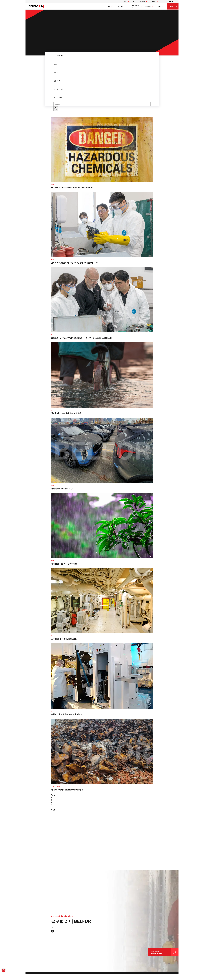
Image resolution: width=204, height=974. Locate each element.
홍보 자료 (148, 6)
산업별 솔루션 (135, 6)
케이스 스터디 (55, 786)
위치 (134, 1)
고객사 (108, 6)
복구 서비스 (121, 6)
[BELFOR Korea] (36, 6)
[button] (168, 1)
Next (53, 810)
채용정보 (160, 6)
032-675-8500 (157, 953)
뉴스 (52, 184)
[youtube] (52, 931)
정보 (125, 1)
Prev (53, 795)
